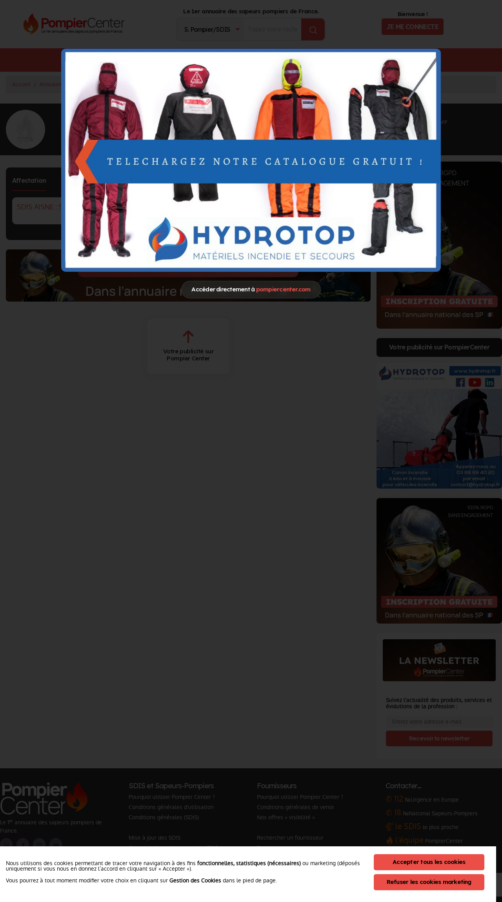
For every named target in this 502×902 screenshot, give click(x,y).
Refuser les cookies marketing (429, 882)
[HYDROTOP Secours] (251, 160)
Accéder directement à (250, 289)
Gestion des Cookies (195, 880)
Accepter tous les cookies (429, 862)
